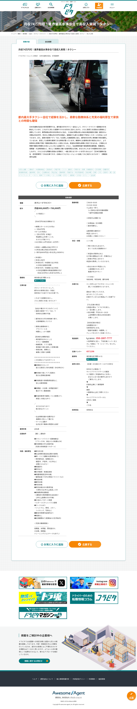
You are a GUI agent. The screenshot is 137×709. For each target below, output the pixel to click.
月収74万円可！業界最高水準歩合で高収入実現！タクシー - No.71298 (71, 34)
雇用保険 (32, 172)
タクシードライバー (40, 34)
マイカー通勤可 (67, 169)
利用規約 (92, 679)
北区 (30, 34)
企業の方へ (38, 7)
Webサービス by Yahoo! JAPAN (68, 701)
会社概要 (48, 41)
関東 (19, 34)
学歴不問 (57, 169)
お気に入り (86, 7)
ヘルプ (34, 679)
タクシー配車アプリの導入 (42, 175)
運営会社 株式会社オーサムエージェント (68, 697)
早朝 (94, 172)
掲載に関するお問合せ (33, 661)
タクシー (86, 175)
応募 (131, 697)
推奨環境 (101, 679)
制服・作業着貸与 (87, 169)
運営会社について (46, 679)
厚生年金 (54, 172)
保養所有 (106, 169)
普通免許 (49, 169)
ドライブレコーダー (25, 175)
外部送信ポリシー (79, 679)
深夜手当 (77, 169)
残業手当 (70, 172)
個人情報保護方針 (62, 679)
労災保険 (98, 169)
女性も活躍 (22, 169)
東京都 (25, 34)
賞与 (38, 172)
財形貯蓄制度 (79, 172)
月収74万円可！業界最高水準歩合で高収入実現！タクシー (47, 49)
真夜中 (106, 172)
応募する (87, 185)
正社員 (93, 175)
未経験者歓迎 (40, 169)
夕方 (99, 172)
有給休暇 (88, 172)
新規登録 (99, 7)
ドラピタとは (25, 7)
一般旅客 (71, 175)
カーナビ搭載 (57, 175)
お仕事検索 (51, 7)
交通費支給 (45, 172)
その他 (79, 175)
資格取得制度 (23, 172)
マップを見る (41, 281)
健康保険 (62, 172)
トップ (13, 34)
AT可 (65, 175)
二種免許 (31, 169)
